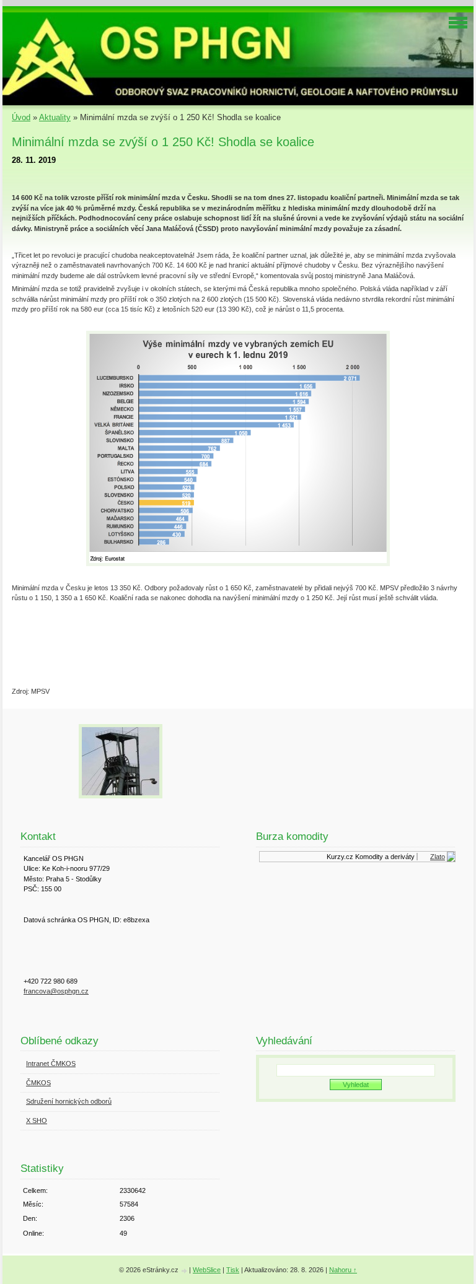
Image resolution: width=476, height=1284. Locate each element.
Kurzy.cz (335, 856)
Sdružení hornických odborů (69, 1101)
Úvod (21, 117)
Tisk (232, 1269)
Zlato (433, 856)
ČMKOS (38, 1082)
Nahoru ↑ (343, 1269)
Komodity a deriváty (380, 856)
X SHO (36, 1120)
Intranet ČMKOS (51, 1063)
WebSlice (207, 1269)
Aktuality (55, 117)
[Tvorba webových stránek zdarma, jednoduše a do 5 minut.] (184, 1270)
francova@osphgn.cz (56, 991)
